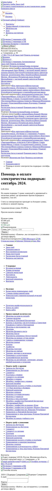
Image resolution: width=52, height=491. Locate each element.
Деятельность (11, 277)
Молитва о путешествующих (18, 394)
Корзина (8, 17)
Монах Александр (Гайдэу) (22, 96)
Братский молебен (13, 383)
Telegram (27, 241)
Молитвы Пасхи (12, 334)
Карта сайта (11, 310)
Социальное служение (21, 92)
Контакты (5, 105)
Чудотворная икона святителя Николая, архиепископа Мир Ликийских (24, 73)
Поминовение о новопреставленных (21, 442)
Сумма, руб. (6, 229)
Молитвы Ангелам (13, 349)
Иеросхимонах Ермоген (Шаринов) (26, 101)
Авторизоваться (28, 62)
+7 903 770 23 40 (8, 55)
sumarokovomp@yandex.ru (18, 461)
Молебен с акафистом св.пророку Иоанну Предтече (27, 407)
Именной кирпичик (14, 390)
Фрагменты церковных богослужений (21, 336)
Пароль (4, 482)
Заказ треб (19, 4)
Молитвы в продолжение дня (18, 327)
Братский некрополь (14, 279)
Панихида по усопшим (15, 436)
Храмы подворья (31, 66)
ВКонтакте (31, 239)
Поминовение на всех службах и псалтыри (23, 386)
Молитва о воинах (13, 392)
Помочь (4, 232)
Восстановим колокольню (16, 252)
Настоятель (5, 83)
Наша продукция (13, 254)
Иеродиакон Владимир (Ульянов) (32, 103)
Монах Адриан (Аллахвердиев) (20, 99)
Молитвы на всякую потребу (18, 316)
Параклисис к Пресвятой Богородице (21, 412)
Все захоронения (25, 94)
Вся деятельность (19, 86)
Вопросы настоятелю (14, 33)
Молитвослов (11, 28)
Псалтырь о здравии (14, 375)
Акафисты (10, 347)
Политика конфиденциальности (19, 305)
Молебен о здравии (14, 379)
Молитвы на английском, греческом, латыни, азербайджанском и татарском (24, 361)
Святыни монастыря (14, 272)
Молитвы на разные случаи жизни (20, 338)
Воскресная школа (37, 92)
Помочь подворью (31, 55)
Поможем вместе (31, 107)
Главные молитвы (13, 318)
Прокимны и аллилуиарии (17, 355)
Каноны (9, 344)
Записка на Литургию (15, 368)
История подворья (17, 66)
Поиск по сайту (12, 308)
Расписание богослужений (12, 107)
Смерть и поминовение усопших (19, 340)
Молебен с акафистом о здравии (19, 381)
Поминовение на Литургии (17, 370)
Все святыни (23, 68)
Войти (4, 484)
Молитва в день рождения (16, 399)
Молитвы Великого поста (16, 331)
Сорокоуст (10, 373)
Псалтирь (10, 329)
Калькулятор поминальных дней (19, 291)
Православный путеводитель (18, 26)
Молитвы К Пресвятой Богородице (20, 320)
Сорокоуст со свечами (15, 377)
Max (38, 241)
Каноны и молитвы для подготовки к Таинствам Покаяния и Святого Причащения (26, 324)
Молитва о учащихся (14, 397)
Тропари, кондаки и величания (18, 353)
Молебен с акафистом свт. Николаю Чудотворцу (26, 410)
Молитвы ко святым (14, 351)
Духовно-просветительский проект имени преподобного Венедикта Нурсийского (25, 90)
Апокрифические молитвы (17, 357)
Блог (8, 31)
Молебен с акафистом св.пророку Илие (22, 405)
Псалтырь (10, 433)
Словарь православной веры (17, 293)
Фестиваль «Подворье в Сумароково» (22, 88)
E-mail (3, 477)
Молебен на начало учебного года (20, 418)
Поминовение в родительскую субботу (22, 446)
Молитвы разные (13, 342)
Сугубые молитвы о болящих (18, 388)
